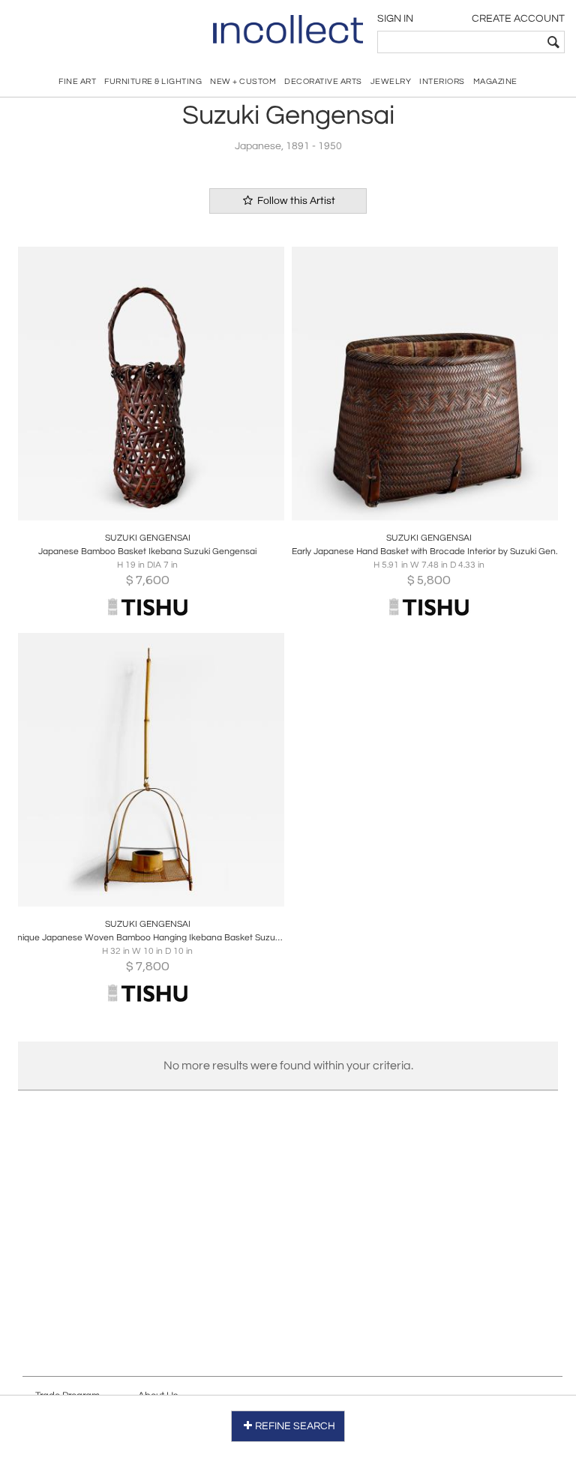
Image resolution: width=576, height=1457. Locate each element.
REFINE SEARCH (295, 1426)
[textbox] (460, 41)
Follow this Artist (295, 201)
